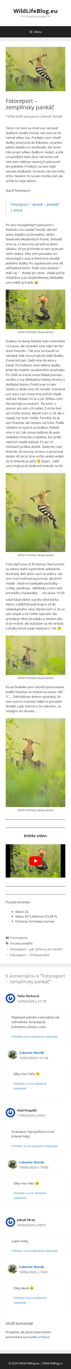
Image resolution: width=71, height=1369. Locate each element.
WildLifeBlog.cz (52, 1363)
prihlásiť (43, 1337)
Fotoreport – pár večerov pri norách (36, 949)
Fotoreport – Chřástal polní (29, 955)
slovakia (16, 943)
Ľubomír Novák (31, 1052)
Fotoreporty (19, 937)
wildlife (27, 943)
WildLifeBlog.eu (35, 11)
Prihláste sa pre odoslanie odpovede (35, 1036)
